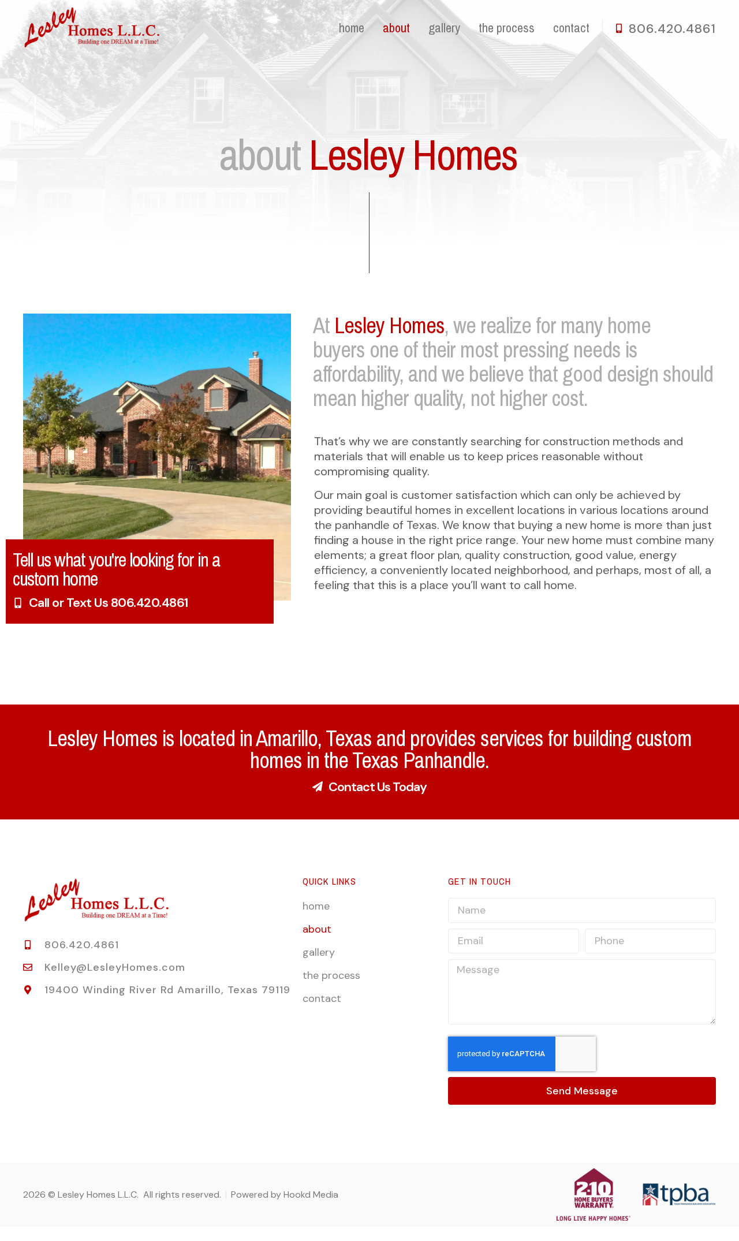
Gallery (444, 28)
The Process (507, 28)
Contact (571, 28)
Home (351, 28)
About (396, 28)
